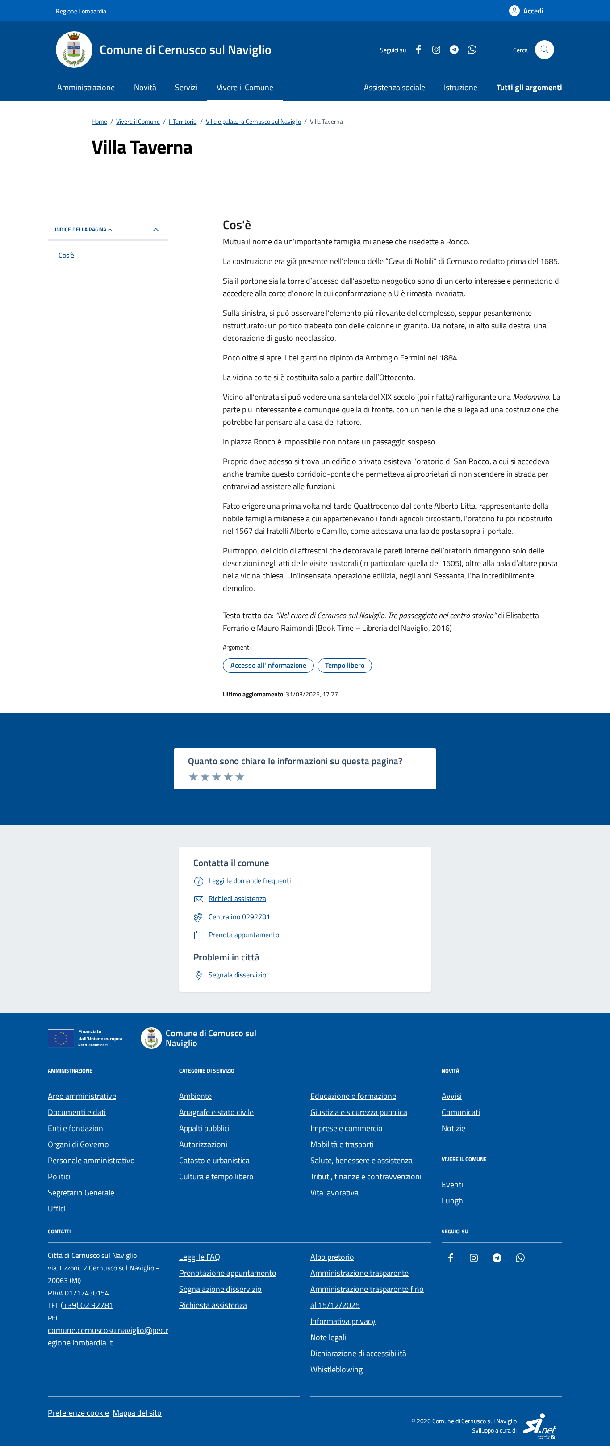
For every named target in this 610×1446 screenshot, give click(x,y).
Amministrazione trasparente (359, 1273)
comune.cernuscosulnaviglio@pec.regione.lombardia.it (108, 1336)
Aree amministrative (82, 1096)
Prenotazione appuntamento (227, 1273)
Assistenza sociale (394, 87)
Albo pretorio (332, 1257)
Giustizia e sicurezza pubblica (358, 1112)
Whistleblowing (336, 1369)
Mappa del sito (137, 1413)
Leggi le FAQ (199, 1257)
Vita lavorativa (334, 1192)
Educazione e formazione (353, 1096)
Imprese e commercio (346, 1128)
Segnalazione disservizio (220, 1289)
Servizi (186, 87)
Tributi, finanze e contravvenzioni (366, 1176)
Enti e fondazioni (76, 1128)
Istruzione (460, 87)
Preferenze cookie (78, 1413)
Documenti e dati (77, 1112)
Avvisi (452, 1096)
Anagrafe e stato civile (216, 1112)
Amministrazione (86, 87)
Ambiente (195, 1096)
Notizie (453, 1128)
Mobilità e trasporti (342, 1144)
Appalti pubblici (204, 1128)
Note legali (328, 1337)
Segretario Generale (81, 1192)
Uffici (57, 1209)
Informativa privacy (343, 1321)
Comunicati (461, 1112)
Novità (145, 87)
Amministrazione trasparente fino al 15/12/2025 (367, 1297)
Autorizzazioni (203, 1144)
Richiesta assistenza (213, 1305)
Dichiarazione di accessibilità (358, 1353)
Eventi (452, 1184)
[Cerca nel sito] (544, 49)
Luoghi (453, 1201)
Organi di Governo (78, 1144)
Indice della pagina (80, 229)
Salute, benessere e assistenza (361, 1160)
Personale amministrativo (91, 1160)
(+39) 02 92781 (87, 1305)
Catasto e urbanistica (214, 1160)
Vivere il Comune (245, 87)
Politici (59, 1176)
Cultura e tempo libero (216, 1176)
